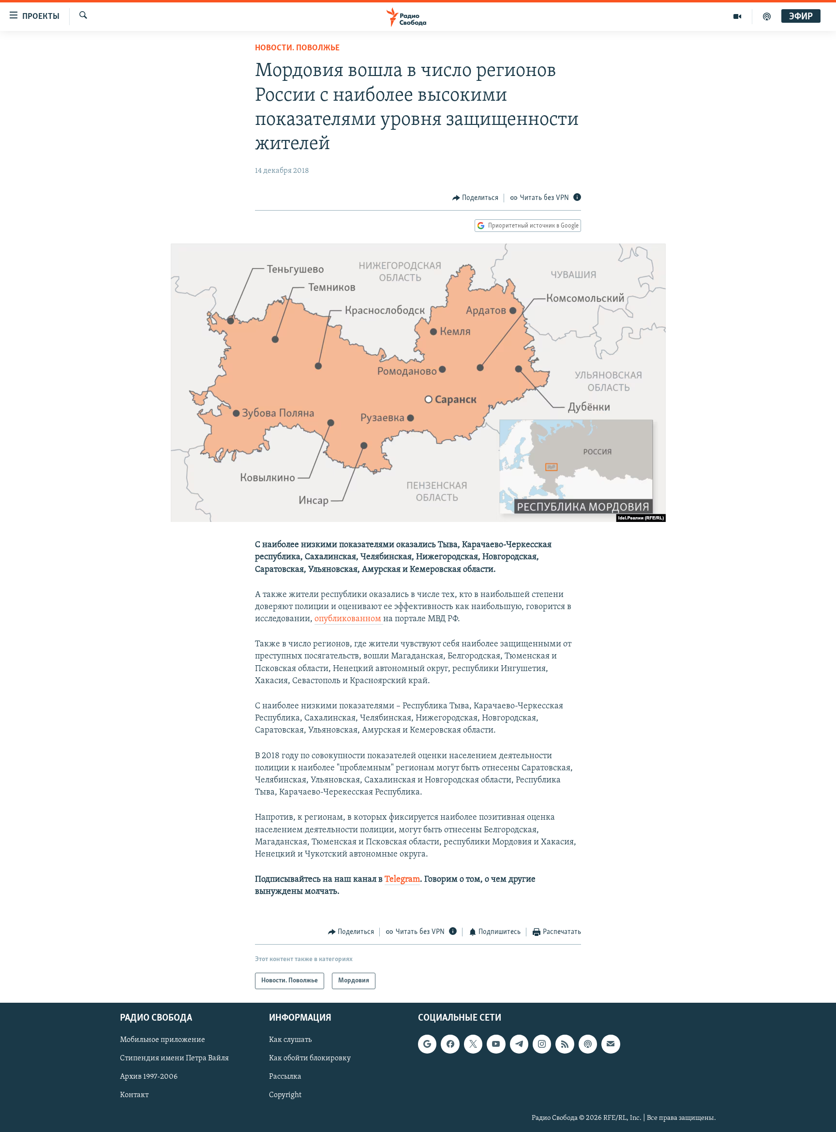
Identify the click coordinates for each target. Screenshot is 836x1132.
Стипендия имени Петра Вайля (174, 1058)
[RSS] (564, 1044)
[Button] (475, 198)
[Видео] (737, 16)
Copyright (285, 1095)
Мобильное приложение (162, 1040)
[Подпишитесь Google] (427, 1044)
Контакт (134, 1095)
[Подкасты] (588, 1044)
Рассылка (285, 1077)
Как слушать (290, 1040)
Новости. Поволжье (297, 48)
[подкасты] (766, 16)
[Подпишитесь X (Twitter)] (473, 1044)
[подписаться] (610, 1044)
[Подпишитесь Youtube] (496, 1044)
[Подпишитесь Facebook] (450, 1044)
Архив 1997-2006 (149, 1077)
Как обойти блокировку (310, 1058)
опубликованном (348, 619)
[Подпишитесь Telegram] (519, 1044)
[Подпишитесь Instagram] (542, 1044)
